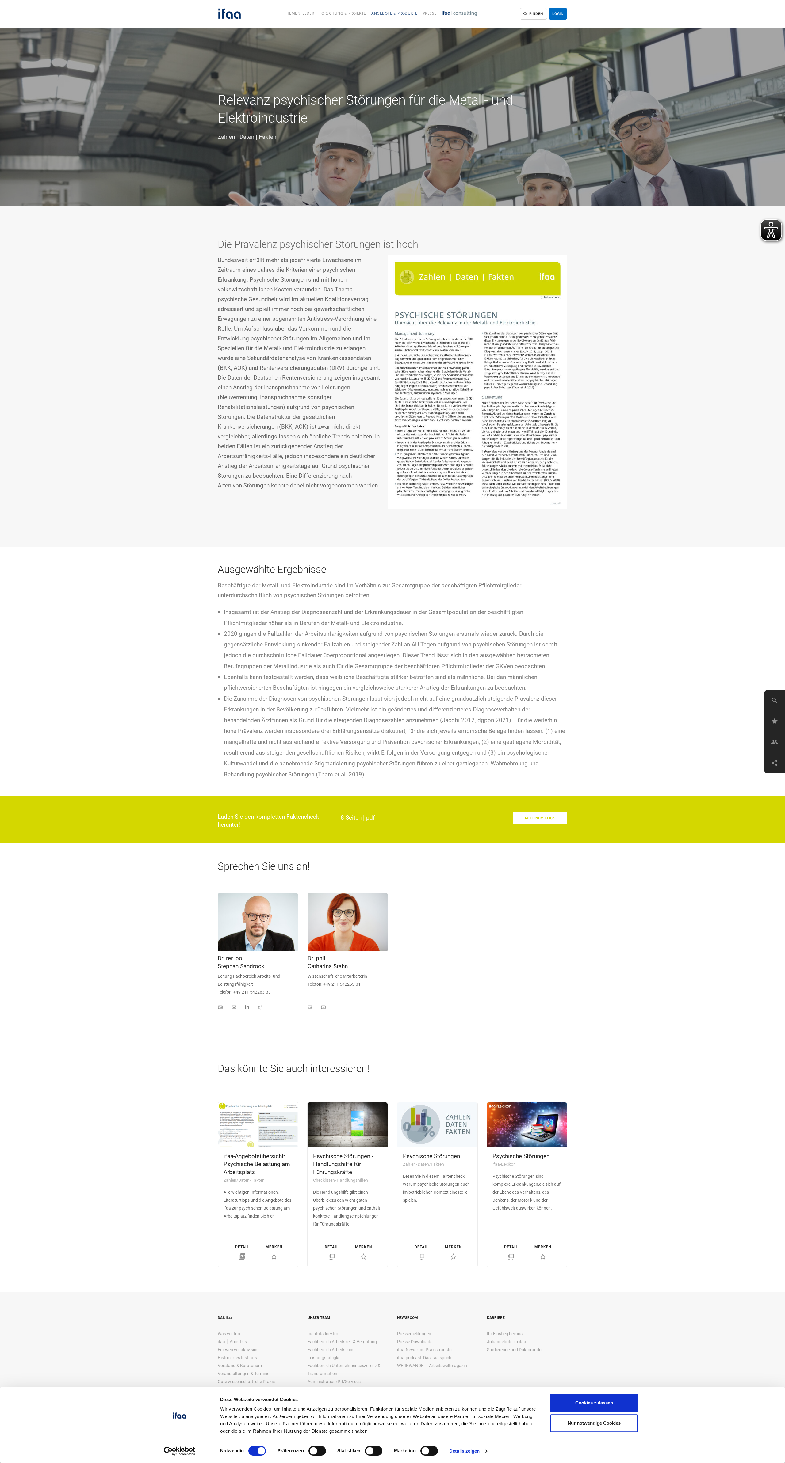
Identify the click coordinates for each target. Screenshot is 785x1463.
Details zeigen (464, 1451)
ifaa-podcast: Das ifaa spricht (425, 1357)
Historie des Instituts (237, 1357)
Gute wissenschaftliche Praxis (246, 1381)
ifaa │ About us (232, 1341)
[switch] (317, 1451)
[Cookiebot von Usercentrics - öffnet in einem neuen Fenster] (179, 1451)
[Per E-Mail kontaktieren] (234, 1007)
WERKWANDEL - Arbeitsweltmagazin (432, 1365)
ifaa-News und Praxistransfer (425, 1349)
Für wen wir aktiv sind (238, 1349)
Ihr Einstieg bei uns (505, 1333)
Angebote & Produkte (394, 13)
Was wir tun (229, 1333)
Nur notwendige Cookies (594, 1423)
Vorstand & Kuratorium (240, 1365)
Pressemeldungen (414, 1333)
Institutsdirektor (323, 1333)
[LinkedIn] (247, 1007)
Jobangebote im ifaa (506, 1341)
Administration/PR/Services (334, 1381)
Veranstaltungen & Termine (243, 1373)
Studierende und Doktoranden (515, 1349)
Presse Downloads (414, 1341)
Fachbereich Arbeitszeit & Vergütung (342, 1341)
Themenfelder (299, 13)
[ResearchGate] (260, 1007)
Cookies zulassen (594, 1402)
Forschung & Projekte (343, 13)
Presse (430, 13)
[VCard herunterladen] (220, 1007)
